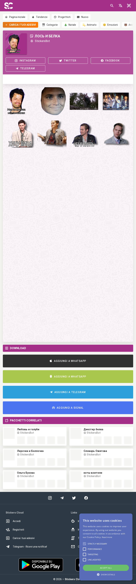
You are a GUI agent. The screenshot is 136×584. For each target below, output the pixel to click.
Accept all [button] (106, 567)
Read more (107, 537)
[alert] (105, 547)
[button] (120, 5)
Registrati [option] (18, 529)
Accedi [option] (17, 521)
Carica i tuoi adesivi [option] (24, 538)
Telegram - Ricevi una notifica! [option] (30, 546)
